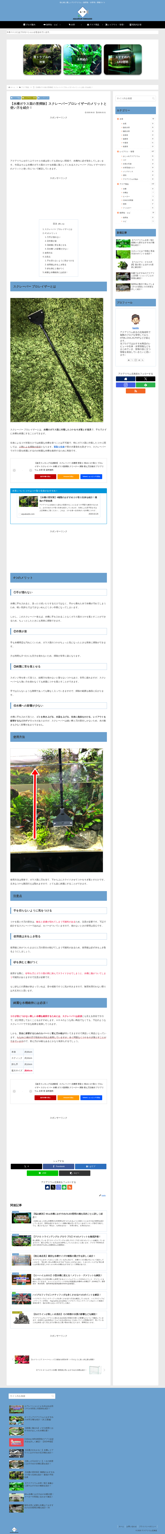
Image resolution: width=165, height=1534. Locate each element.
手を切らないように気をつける (60, 260)
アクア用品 (16, 98)
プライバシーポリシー (147, 1526)
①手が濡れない (54, 237)
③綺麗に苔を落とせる (56, 245)
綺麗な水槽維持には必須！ (56, 272)
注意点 (47, 257)
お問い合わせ (131, 1526)
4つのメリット (51, 233)
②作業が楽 (52, 241)
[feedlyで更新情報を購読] (64, 1187)
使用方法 (48, 253)
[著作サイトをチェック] (47, 1187)
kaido (136, 328)
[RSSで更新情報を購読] (69, 1187)
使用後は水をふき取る (56, 264)
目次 (55, 224)
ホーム (121, 1526)
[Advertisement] (58, 136)
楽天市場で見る (45, 476)
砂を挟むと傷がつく (55, 268)
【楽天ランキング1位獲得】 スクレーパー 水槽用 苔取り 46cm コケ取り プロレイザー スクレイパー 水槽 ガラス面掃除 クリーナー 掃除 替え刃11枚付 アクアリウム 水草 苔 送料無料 (69, 466)
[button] (74, 1173)
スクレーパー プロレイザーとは (58, 229)
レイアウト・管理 (30, 98)
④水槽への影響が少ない (57, 249)
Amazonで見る (68, 476)
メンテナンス (44, 98)
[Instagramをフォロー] (58, 1187)
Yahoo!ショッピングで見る (91, 476)
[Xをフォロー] (53, 1187)
